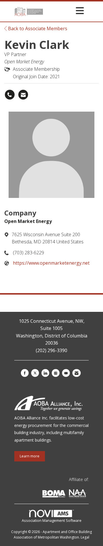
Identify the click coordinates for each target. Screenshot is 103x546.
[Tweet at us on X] (35, 373)
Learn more (29, 456)
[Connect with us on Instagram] (56, 373)
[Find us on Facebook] (25, 373)
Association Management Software (52, 520)
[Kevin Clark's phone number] (9, 94)
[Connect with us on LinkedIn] (45, 373)
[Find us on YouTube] (66, 373)
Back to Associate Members (37, 28)
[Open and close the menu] (65, 10)
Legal (85, 537)
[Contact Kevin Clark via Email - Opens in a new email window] (23, 94)
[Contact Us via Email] (76, 373)
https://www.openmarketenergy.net (51, 263)
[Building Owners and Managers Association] (87, 494)
